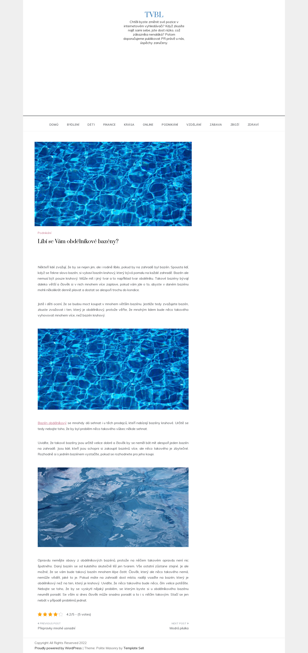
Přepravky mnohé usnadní (56, 628)
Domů (54, 124)
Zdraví (253, 124)
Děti (91, 124)
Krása (129, 124)
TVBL (154, 15)
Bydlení (73, 124)
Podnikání (170, 124)
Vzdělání (193, 124)
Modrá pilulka (179, 628)
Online (148, 124)
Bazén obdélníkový (52, 423)
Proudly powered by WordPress (59, 648)
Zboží (234, 124)
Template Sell (133, 648)
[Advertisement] (154, 86)
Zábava (216, 124)
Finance (109, 124)
